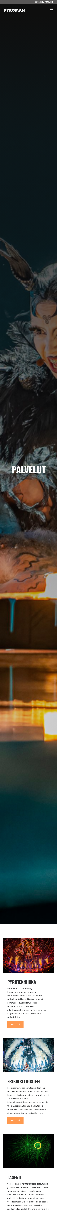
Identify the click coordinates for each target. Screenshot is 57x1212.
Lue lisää (15, 1024)
